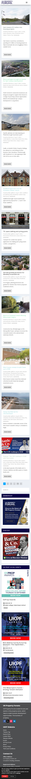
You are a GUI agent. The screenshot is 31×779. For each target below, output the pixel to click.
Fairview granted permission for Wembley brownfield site (13, 273)
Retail (11, 140)
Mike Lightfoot (11, 193)
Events (5, 740)
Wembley (5, 280)
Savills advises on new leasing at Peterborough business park (14, 134)
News (13, 33)
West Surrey (6, 196)
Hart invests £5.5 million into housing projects (12, 28)
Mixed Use (5, 85)
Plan (24, 235)
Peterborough (6, 140)
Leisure (18, 235)
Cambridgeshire (7, 139)
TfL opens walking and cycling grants (15, 231)
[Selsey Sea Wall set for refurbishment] (16, 401)
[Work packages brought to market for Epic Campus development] (16, 68)
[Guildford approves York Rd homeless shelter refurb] (16, 177)
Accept (4, 776)
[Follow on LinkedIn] (14, 721)
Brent (24, 277)
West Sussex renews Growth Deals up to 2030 (14, 368)
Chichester (7, 373)
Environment (6, 235)
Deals (4, 33)
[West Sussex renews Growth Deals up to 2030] (16, 356)
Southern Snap (22, 194)
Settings (12, 776)
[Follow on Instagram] (11, 721)
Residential (17, 33)
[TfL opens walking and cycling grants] (16, 220)
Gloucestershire (7, 321)
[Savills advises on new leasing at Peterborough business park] (16, 122)
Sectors (21, 85)
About (5, 744)
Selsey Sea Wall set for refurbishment (10, 413)
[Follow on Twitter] (7, 721)
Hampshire (9, 33)
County (23, 31)
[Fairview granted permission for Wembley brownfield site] (16, 261)
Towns (22, 140)
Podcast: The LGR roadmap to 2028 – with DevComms (15, 457)
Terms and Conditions (9, 748)
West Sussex (10, 376)
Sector (22, 33)
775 (18, 483)
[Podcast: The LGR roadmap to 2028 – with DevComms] (16, 445)
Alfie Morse (10, 31)
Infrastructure (13, 235)
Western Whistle (7, 323)
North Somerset (15, 85)
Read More (7, 54)
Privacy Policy (7, 746)
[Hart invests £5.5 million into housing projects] (16, 16)
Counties (24, 83)
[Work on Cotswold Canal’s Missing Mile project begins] (16, 304)
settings (18, 773)
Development (6, 278)
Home (5, 730)
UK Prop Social (7, 742)
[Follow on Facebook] (4, 721)
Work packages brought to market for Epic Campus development (14, 80)
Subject (5, 35)
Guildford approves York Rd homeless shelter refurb (12, 189)
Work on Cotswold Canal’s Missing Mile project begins (14, 316)
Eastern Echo (21, 139)
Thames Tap (10, 35)
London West (13, 278)
